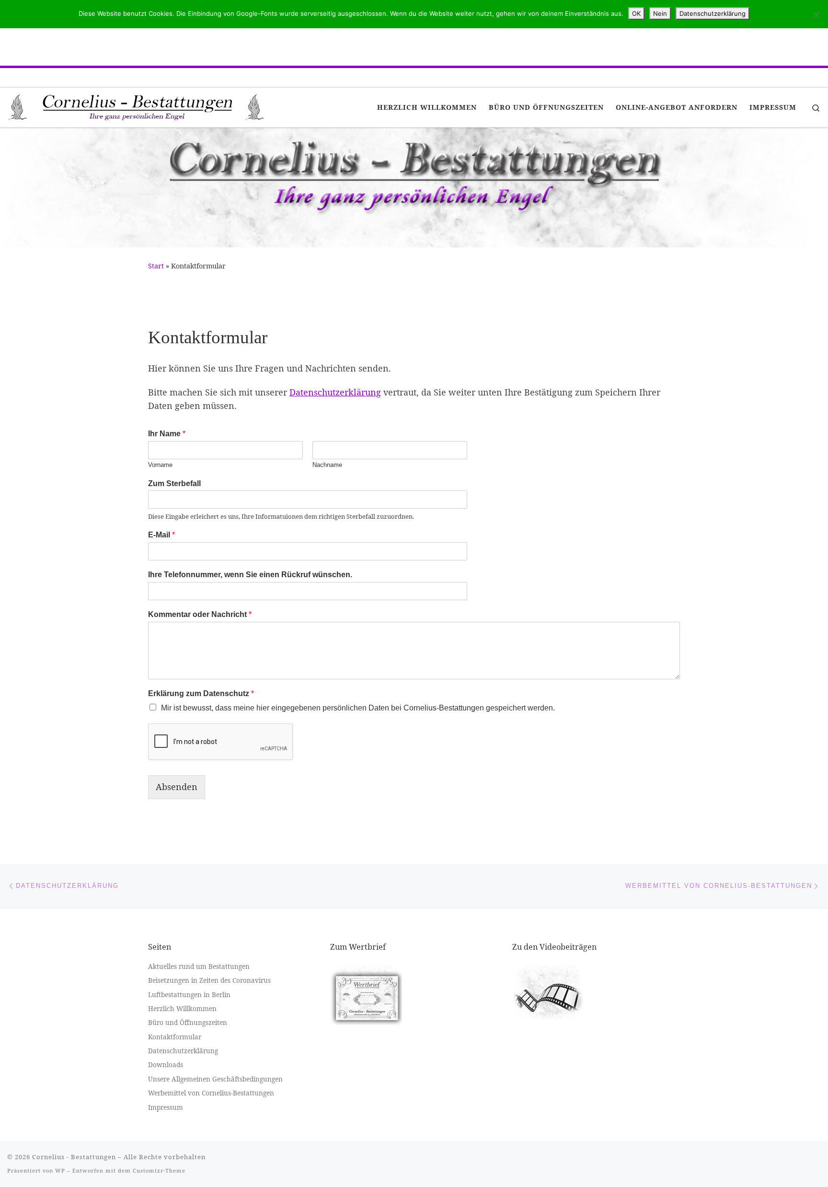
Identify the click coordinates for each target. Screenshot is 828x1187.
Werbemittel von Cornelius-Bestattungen (211, 1093)
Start (156, 265)
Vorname (160, 464)
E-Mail (161, 535)
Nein (660, 13)
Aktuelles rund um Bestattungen (199, 966)
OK (636, 13)
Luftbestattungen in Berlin (189, 994)
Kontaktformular (174, 1037)
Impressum (165, 1107)
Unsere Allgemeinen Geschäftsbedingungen (215, 1079)
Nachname (327, 464)
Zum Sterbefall (174, 483)
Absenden (176, 786)
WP (60, 1170)
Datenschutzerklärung (335, 392)
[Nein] (816, 14)
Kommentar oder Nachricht (200, 614)
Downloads (165, 1064)
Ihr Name (166, 434)
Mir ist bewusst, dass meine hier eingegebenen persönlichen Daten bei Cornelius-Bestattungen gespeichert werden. (358, 708)
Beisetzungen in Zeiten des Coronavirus (209, 980)
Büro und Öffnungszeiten (187, 1022)
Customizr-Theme (159, 1170)
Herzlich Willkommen (182, 1008)
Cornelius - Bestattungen (74, 1156)
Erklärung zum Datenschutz (201, 693)
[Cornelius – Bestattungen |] (136, 106)
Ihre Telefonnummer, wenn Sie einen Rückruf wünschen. (250, 574)
